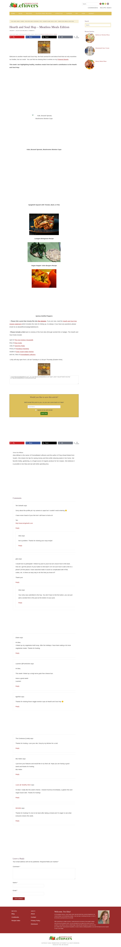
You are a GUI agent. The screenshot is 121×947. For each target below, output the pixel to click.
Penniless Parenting (22, 349)
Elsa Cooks (18, 343)
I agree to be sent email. (45, 410)
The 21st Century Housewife (23, 340)
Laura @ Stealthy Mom (23, 785)
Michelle (18, 808)
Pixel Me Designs (63, 944)
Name (15, 882)
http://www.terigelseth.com (24, 523)
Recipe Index (16, 920)
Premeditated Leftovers (27, 354)
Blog (13, 914)
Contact (33, 917)
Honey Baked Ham (100, 61)
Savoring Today (20, 346)
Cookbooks (15, 917)
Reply (17, 528)
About (33, 914)
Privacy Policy (35, 920)
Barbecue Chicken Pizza (102, 35)
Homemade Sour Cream (102, 48)
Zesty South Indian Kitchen (25, 352)
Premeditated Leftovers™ (23, 5)
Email (15, 890)
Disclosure (34, 924)
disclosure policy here (49, 34)
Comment (16, 866)
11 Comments (30, 30)
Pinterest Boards (62, 59)
